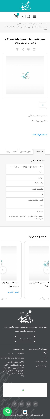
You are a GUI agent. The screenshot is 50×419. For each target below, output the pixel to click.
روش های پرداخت (41, 361)
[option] (25, 270)
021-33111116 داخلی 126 (16, 354)
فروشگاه (31, 24)
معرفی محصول (25, 151)
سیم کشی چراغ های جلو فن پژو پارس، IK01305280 (28, 285)
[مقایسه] (34, 49)
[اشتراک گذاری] (23, 49)
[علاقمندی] (28, 49)
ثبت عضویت (25, 339)
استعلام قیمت (39, 134)
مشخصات (39, 151)
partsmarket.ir (11, 415)
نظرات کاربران (11, 151)
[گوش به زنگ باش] (17, 49)
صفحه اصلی (42, 24)
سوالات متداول (41, 366)
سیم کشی (21, 24)
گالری (45, 357)
